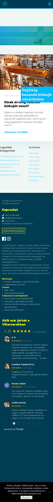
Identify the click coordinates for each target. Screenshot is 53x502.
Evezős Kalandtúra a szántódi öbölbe (21, 281)
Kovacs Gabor (19, 384)
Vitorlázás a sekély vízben (12, 156)
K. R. (14, 337)
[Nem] (49, 492)
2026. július (34, 153)
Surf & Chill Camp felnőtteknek (18, 298)
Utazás (5, 287)
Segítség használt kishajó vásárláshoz (37, 94)
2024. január (34, 161)
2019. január (34, 172)
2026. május (34, 157)
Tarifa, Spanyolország (14, 293)
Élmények (7, 279)
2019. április (34, 168)
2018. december (36, 176)
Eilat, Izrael (9, 290)
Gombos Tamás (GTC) (23, 364)
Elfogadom (26, 497)
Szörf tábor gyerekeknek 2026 (18, 301)
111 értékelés (39, 332)
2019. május (34, 165)
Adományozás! (13, 231)
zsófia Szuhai (19, 403)
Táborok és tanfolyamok (15, 295)
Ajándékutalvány (7, 171)
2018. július (34, 180)
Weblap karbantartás (10, 160)
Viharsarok (5, 4)
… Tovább (42, 358)
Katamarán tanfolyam (10, 175)
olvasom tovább (16, 132)
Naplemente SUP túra (14, 284)
